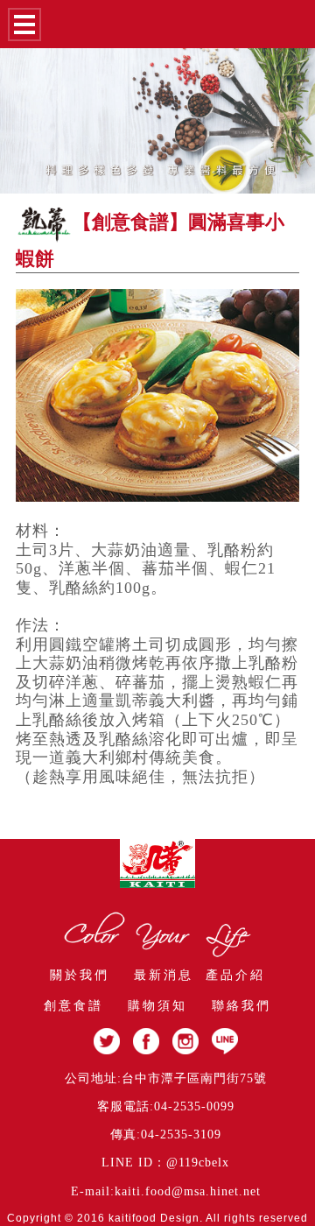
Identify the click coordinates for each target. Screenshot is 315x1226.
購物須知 (157, 1005)
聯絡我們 (241, 1005)
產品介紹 (235, 975)
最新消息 (163, 975)
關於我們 (79, 975)
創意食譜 (73, 1005)
